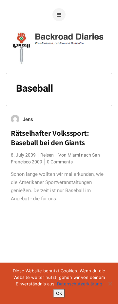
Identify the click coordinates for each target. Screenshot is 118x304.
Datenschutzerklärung (79, 283)
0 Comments (60, 162)
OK (59, 293)
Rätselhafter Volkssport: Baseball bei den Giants (50, 137)
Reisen (47, 155)
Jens (28, 119)
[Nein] (110, 283)
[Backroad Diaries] (59, 61)
